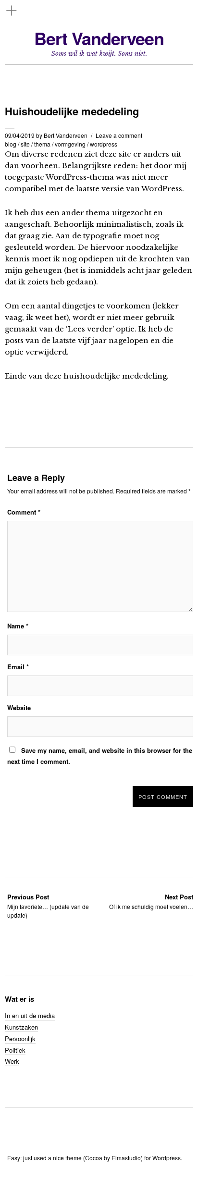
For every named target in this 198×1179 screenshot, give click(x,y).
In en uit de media (30, 1015)
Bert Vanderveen (99, 38)
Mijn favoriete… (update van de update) (48, 906)
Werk (12, 1061)
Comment (23, 511)
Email (18, 666)
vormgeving (70, 144)
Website (19, 707)
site (25, 144)
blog (10, 144)
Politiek (15, 1050)
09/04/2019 (20, 135)
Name (17, 625)
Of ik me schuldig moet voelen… (151, 901)
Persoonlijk (20, 1038)
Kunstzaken (21, 1027)
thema (42, 144)
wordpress (103, 144)
